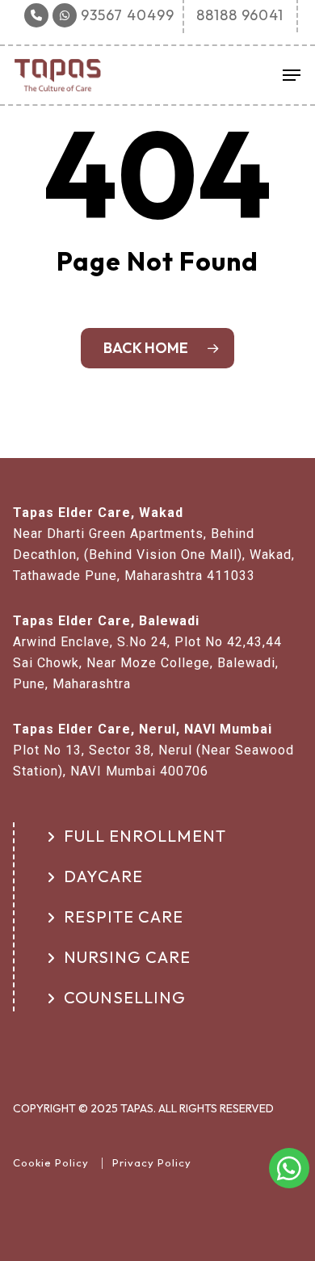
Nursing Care (127, 957)
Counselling (125, 997)
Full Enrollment (145, 836)
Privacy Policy (151, 1162)
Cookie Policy (51, 1162)
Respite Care (123, 916)
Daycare (103, 876)
